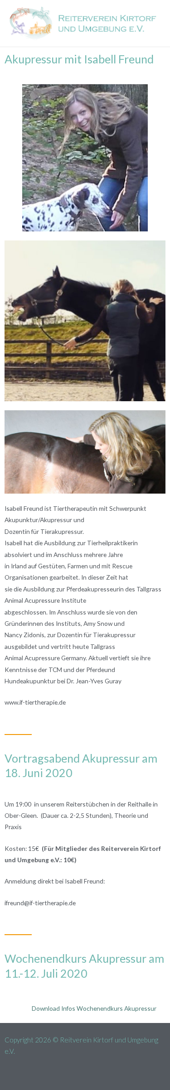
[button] (85, 1073)
